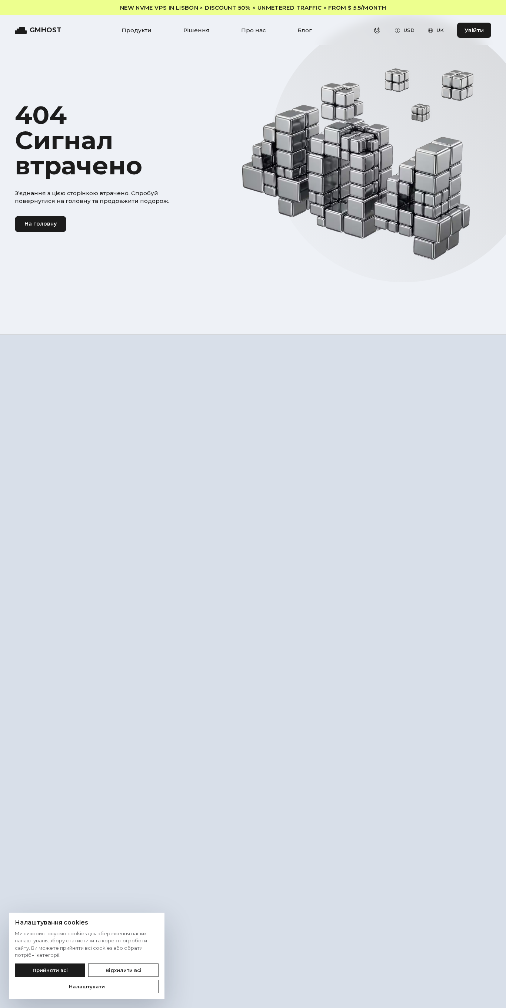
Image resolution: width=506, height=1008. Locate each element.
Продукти (136, 30)
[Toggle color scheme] (377, 30)
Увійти (474, 30)
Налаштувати (87, 986)
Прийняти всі (50, 970)
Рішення (196, 30)
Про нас (253, 30)
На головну (40, 223)
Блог (304, 30)
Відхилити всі (124, 970)
